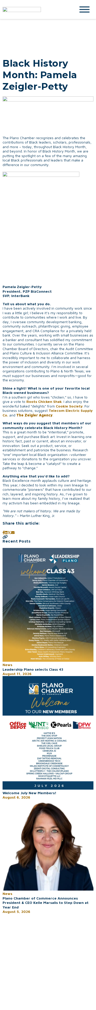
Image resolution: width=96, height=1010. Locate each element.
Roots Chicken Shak (44, 401)
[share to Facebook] (3, 532)
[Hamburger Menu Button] (84, 9)
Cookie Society (69, 406)
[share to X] (9, 532)
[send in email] (13, 532)
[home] (35, 9)
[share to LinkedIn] (5, 532)
